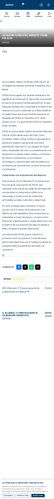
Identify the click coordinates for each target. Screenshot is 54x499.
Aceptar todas (38, 495)
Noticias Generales (9, 30)
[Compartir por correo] (37, 267)
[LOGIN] (41, 4)
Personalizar (8, 495)
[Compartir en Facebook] (18, 267)
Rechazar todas (23, 495)
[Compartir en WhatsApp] (31, 267)
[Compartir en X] (25, 267)
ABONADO (9, 4)
